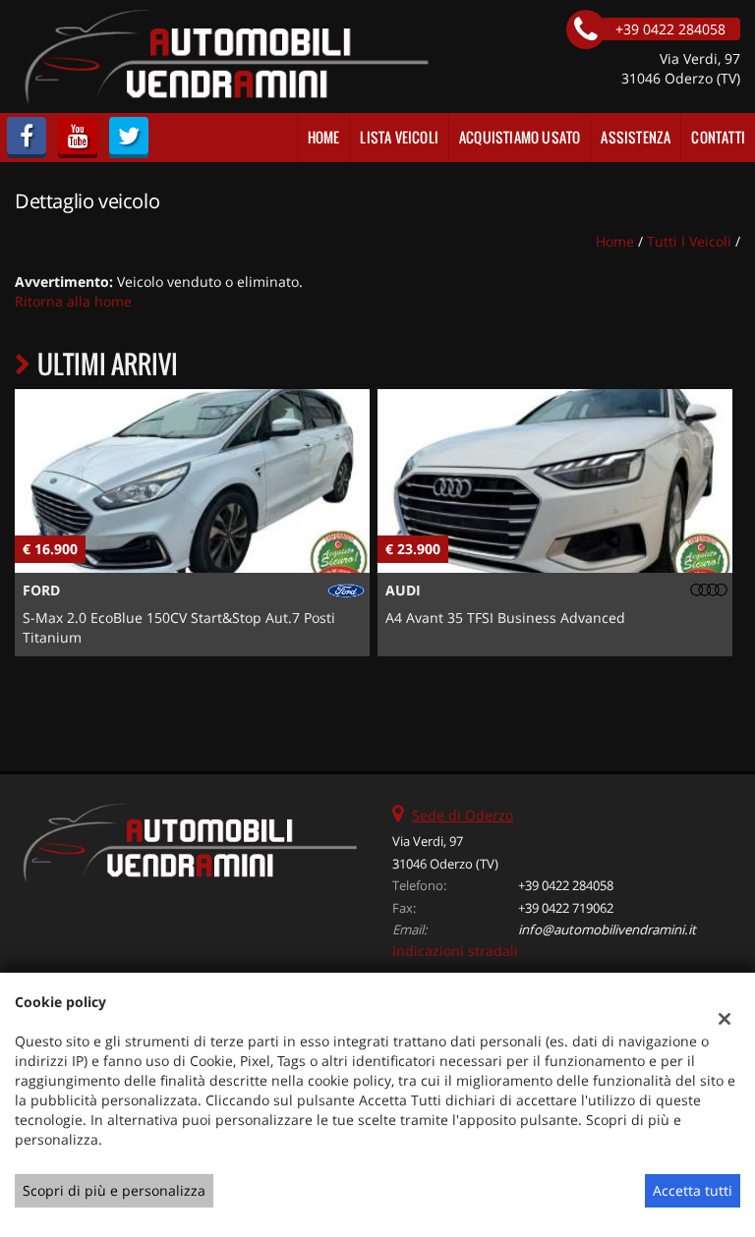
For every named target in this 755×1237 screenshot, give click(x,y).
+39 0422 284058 (565, 885)
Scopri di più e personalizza (114, 1190)
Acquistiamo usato (519, 137)
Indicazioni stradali (455, 950)
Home (324, 137)
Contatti (718, 137)
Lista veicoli (399, 137)
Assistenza (635, 137)
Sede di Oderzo (462, 815)
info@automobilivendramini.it (607, 929)
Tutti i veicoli (689, 241)
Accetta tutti (692, 1190)
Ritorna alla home (73, 301)
